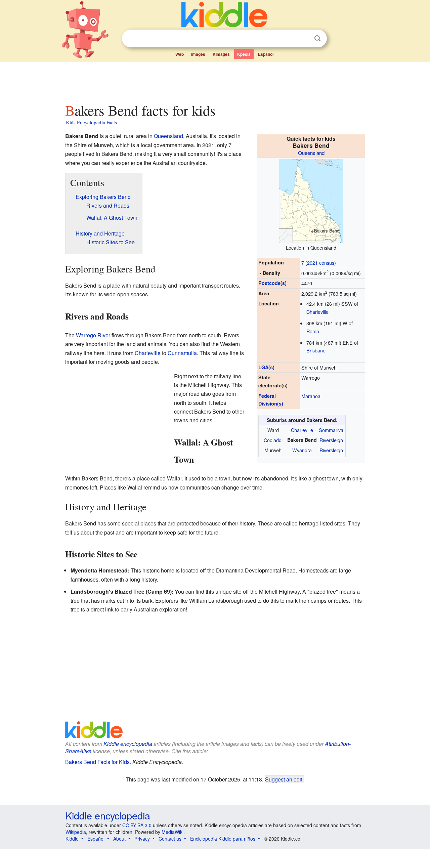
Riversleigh (331, 439)
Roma (312, 331)
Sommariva (331, 429)
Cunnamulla (182, 353)
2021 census (320, 262)
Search (317, 38)
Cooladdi (273, 439)
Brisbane (316, 350)
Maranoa (310, 395)
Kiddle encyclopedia (127, 744)
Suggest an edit (283, 779)
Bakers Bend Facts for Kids (97, 762)
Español (265, 54)
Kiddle (72, 838)
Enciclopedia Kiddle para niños (222, 838)
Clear (303, 38)
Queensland (311, 152)
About (119, 838)
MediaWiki (172, 832)
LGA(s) (266, 367)
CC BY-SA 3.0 (137, 825)
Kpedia (244, 54)
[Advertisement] (214, 80)
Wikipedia (76, 832)
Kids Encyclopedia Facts (91, 122)
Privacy (142, 838)
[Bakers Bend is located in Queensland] (311, 199)
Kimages (221, 54)
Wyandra (302, 450)
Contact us (170, 838)
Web (179, 54)
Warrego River (93, 335)
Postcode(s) (272, 283)
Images (198, 54)
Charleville (317, 311)
